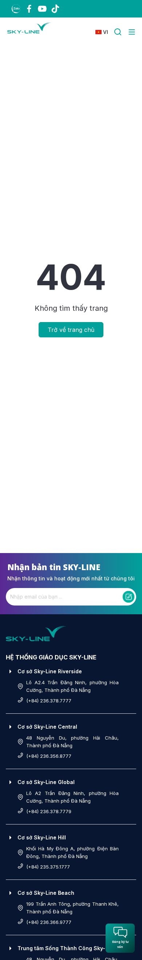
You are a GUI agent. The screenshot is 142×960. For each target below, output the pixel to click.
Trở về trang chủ (71, 329)
